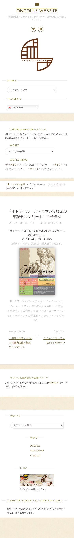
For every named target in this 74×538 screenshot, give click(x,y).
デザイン (20, 315)
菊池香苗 (37, 305)
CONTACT (53, 382)
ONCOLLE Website (37, 11)
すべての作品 (18, 184)
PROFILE (35, 445)
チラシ (13, 164)
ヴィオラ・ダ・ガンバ (40, 301)
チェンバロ (39, 310)
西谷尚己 (25, 310)
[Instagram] (40, 29)
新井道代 (33, 315)
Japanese (17, 107)
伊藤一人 (19, 301)
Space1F (49, 305)
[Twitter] (33, 29)
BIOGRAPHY (37, 450)
